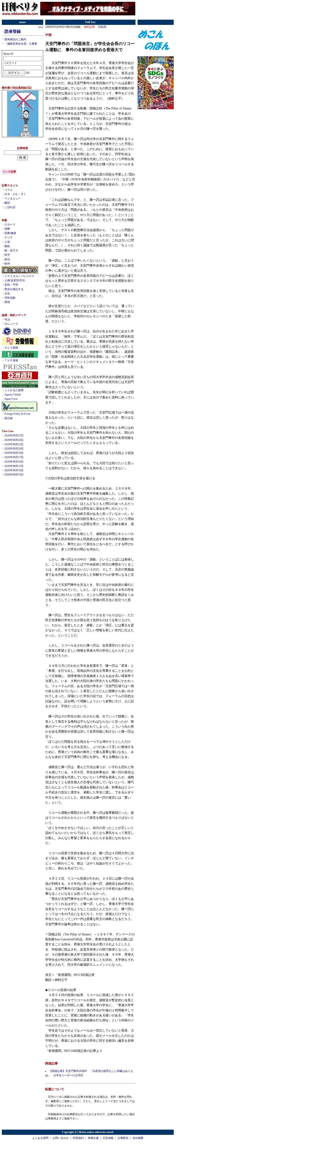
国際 (7, 228)
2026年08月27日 (14, 435)
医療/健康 (10, 233)
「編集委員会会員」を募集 (21, 43)
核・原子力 (11, 250)
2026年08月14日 (14, 470)
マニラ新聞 (11, 347)
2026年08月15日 (14, 466)
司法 (7, 319)
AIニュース (11, 323)
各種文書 (93, 1138)
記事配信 (123, 1138)
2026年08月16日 (14, 461)
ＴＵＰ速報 (11, 360)
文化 (7, 293)
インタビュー (13, 198)
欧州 (7, 263)
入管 (7, 242)
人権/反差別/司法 (15, 280)
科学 (7, 254)
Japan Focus (11, 398)
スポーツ (10, 224)
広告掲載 (108, 1138)
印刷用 (102, 26)
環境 (7, 302)
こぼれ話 (10, 207)
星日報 (9, 418)
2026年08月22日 (14, 444)
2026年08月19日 (14, 452)
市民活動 (10, 297)
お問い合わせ (60, 1138)
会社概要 (138, 1138)
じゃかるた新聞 (14, 390)
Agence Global (13, 394)
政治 (7, 259)
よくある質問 (40, 1138)
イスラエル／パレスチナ (19, 276)
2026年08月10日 (14, 474)
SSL (27, 72)
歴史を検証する (14, 289)
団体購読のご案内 (15, 39)
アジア (9, 237)
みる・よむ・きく (15, 194)
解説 (7, 202)
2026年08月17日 (14, 457)
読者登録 (13, 31)
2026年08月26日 (14, 440)
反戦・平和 (11, 284)
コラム (9, 189)
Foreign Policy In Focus (18, 413)
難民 (7, 246)
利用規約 (78, 1138)
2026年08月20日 (14, 448)
